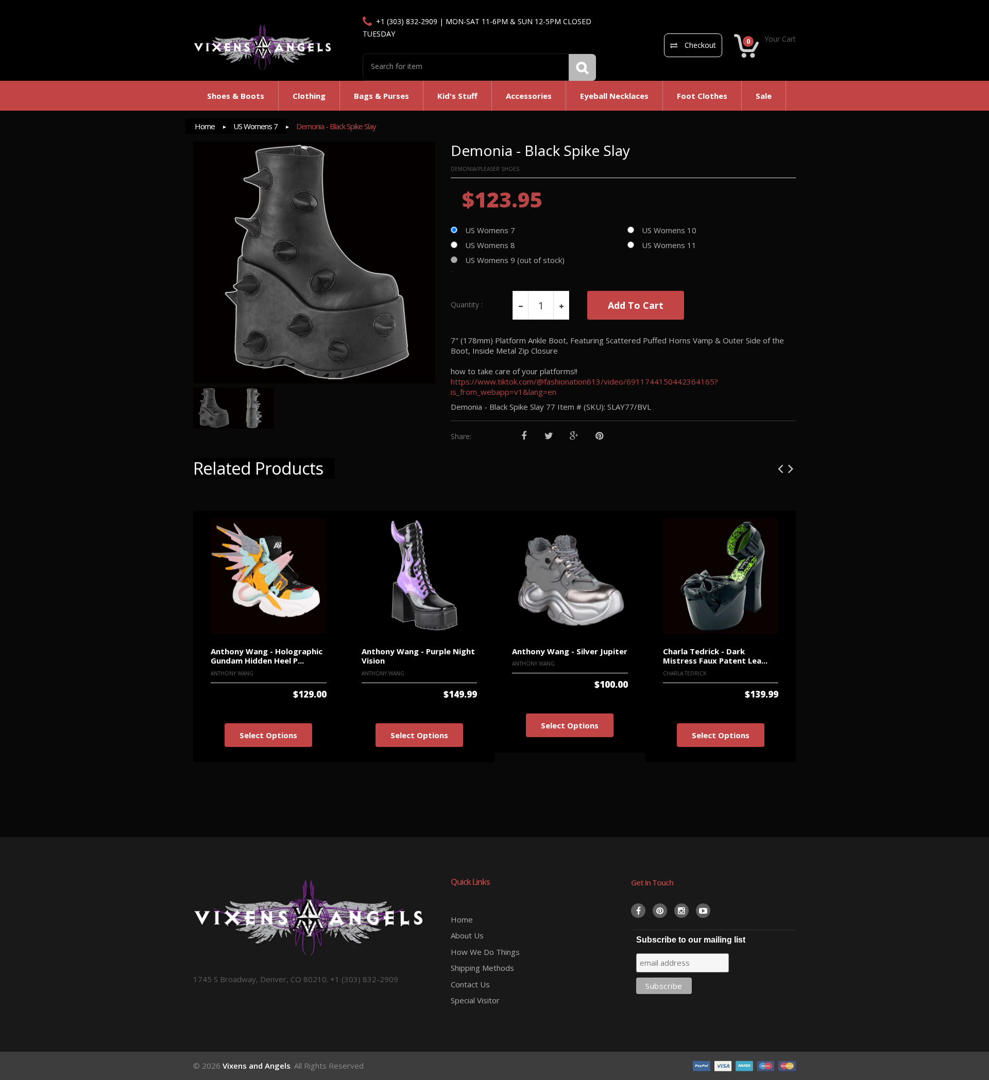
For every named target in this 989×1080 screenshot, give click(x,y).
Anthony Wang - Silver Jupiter (569, 651)
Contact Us (470, 984)
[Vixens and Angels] (262, 47)
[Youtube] (703, 910)
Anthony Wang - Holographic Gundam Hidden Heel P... (266, 656)
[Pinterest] (599, 436)
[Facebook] (524, 436)
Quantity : (467, 304)
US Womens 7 (255, 126)
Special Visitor (475, 1000)
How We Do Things (485, 952)
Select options (268, 735)
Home (205, 126)
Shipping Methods (482, 968)
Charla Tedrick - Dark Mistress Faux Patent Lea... (715, 656)
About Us (467, 935)
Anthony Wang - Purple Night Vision (418, 656)
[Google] (574, 436)
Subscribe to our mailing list (690, 939)
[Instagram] (681, 910)
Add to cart (635, 305)
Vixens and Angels (257, 1065)
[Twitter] (549, 436)
